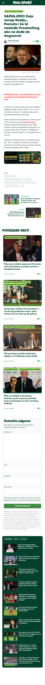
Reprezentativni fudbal (14, 11)
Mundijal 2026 (11, 369)
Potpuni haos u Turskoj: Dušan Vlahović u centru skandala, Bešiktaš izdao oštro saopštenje (28, 647)
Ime (6, 465)
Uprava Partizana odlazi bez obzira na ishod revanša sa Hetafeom (29, 558)
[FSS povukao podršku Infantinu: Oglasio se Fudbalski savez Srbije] (22, 338)
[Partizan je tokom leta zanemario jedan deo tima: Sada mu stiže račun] (10, 573)
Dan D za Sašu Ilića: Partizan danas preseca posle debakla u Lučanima (29, 621)
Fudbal (8, 327)
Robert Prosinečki (11, 186)
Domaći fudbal (11, 282)
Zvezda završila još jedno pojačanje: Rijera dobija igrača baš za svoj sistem (28, 583)
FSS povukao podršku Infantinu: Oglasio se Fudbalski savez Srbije (20, 354)
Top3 (22, 186)
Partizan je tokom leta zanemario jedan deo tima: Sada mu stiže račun (29, 571)
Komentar (8, 432)
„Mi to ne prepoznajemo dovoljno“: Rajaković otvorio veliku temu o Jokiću (28, 546)
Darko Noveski (13, 40)
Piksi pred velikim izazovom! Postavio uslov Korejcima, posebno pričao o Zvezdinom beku (22, 266)
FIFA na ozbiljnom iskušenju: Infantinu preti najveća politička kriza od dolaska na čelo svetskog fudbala (21, 400)
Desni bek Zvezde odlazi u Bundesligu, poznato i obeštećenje (28, 609)
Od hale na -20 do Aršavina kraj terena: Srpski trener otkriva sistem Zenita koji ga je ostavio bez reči (29, 660)
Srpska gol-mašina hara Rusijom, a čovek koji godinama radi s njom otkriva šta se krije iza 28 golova (21, 311)
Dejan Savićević (10, 176)
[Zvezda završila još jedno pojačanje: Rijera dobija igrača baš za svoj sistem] (10, 585)
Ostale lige (25, 282)
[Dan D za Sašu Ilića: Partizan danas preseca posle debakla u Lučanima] (10, 623)
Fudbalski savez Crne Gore (14, 183)
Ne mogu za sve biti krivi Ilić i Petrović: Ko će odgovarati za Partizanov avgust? (30, 634)
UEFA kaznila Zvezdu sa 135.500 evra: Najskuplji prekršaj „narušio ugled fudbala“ (27, 597)
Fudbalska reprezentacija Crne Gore (18, 179)
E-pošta (7, 476)
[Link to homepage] (22, 2)
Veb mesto (8, 487)
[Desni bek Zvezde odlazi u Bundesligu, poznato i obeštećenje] (10, 610)
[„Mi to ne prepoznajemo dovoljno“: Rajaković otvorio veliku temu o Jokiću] (10, 548)
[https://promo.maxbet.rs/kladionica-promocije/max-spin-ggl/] (22, 157)
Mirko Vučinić (31, 183)
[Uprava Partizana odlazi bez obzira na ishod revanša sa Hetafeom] (10, 560)
